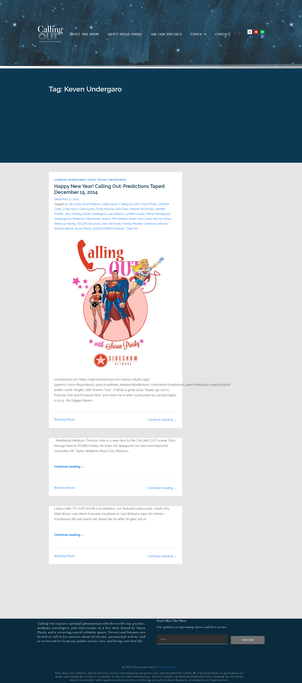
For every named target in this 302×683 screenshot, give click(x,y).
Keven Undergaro (94, 214)
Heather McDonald (142, 209)
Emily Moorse (105, 209)
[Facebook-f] (262, 36)
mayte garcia (62, 218)
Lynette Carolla (135, 214)
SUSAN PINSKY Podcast (108, 228)
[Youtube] (256, 32)
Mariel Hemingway (158, 214)
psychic (91, 180)
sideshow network (156, 223)
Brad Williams (91, 204)
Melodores (93, 218)
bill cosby (75, 204)
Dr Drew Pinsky (77, 180)
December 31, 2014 (66, 199)
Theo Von (132, 228)
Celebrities (60, 180)
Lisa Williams (115, 214)
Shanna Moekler (132, 223)
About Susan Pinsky (124, 34)
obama (106, 218)
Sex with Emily (112, 223)
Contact (222, 34)
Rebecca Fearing (65, 223)
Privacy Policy (166, 667)
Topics (196, 34)
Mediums (79, 218)
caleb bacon (110, 204)
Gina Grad (122, 209)
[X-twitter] (249, 32)
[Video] (262, 32)
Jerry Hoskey (73, 214)
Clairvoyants (87, 209)
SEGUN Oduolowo (89, 223)
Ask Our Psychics (166, 34)
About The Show (84, 34)
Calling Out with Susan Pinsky (138, 204)
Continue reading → (162, 419)
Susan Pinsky (83, 228)
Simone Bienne (63, 228)
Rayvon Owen (162, 218)
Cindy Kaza (70, 209)
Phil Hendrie (119, 218)
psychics (102, 180)
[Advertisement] (151, 136)
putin (148, 218)
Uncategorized (117, 180)
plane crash (136, 218)
